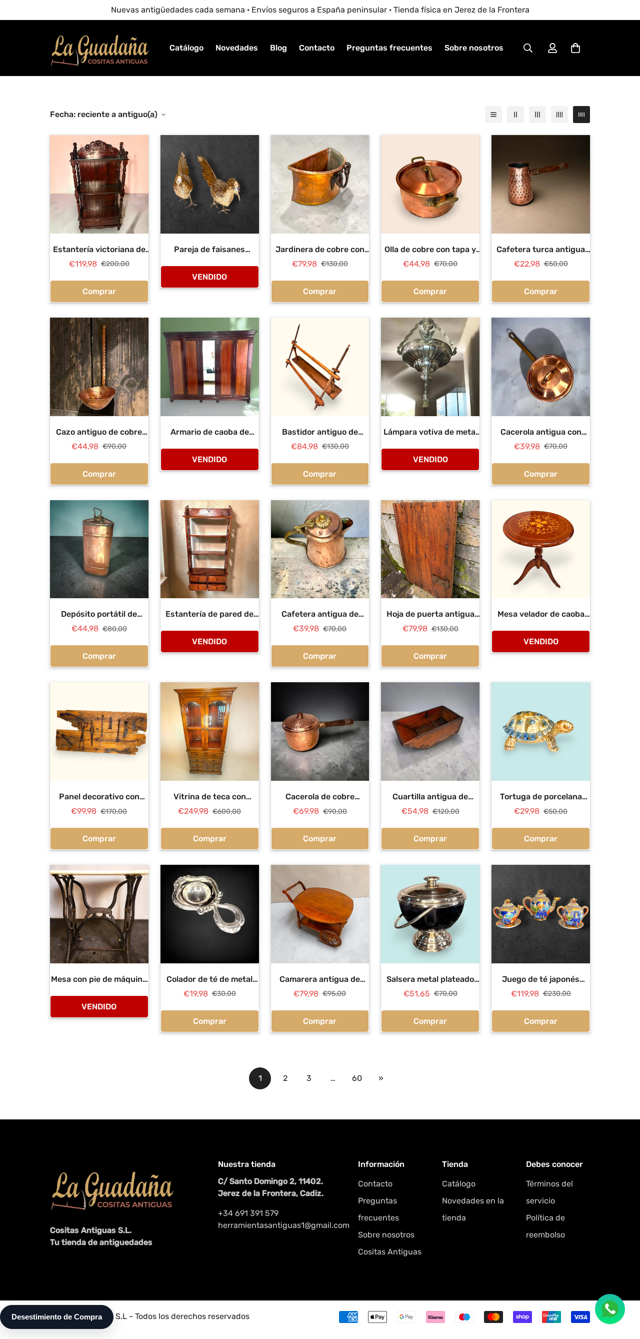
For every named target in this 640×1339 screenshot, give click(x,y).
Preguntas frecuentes (389, 48)
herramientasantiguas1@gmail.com (278, 1225)
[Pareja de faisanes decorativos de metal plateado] (209, 184)
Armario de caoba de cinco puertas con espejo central (210, 432)
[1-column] (493, 114)
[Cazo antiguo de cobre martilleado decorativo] (99, 367)
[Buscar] (528, 48)
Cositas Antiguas (390, 1251)
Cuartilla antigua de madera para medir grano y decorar (430, 797)
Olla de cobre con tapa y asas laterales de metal (430, 250)
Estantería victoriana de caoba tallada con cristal (99, 250)
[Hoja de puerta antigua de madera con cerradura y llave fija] (430, 549)
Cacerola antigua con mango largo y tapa (541, 432)
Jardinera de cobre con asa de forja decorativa (320, 250)
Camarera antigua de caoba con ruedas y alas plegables (320, 979)
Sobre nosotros (474, 48)
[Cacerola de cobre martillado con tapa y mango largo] (320, 731)
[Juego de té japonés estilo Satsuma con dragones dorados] (541, 914)
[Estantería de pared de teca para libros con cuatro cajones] (209, 549)
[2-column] (515, 114)
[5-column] (581, 114)
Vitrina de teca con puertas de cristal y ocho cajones (210, 797)
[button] (575, 48)
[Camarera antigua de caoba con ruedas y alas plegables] (320, 914)
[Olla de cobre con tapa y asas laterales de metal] (430, 184)
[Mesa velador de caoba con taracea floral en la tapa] (541, 549)
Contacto (316, 48)
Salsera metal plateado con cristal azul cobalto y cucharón (430, 979)
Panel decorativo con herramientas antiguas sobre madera (99, 797)
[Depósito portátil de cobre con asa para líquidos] (99, 549)
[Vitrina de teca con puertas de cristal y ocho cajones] (209, 731)
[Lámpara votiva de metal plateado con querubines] (430, 367)
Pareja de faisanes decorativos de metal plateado (210, 250)
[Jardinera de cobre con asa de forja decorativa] (320, 184)
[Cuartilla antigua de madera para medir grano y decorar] (430, 731)
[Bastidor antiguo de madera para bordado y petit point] (320, 367)
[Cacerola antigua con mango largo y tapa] (541, 367)
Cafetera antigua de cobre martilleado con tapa (320, 614)
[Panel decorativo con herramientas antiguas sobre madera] (99, 731)
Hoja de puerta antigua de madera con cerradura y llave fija (430, 614)
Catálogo (187, 48)
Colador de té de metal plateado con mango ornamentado (209, 979)
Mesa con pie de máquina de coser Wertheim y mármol (99, 979)
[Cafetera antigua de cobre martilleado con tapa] (320, 549)
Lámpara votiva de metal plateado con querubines (430, 432)
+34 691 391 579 (248, 1213)
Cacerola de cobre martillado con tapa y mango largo (320, 797)
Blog (278, 48)
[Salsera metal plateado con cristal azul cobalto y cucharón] (430, 914)
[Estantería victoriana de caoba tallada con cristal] (99, 184)
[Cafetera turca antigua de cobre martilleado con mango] (541, 184)
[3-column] (537, 114)
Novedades (237, 48)
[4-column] (559, 114)
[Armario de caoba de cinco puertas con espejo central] (209, 367)
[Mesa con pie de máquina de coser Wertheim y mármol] (99, 914)
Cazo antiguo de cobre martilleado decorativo (99, 432)
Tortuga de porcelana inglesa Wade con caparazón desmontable (540, 797)
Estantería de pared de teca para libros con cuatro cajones (210, 614)
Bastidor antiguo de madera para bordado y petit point (320, 432)
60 (357, 1078)
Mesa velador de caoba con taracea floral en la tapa (541, 614)
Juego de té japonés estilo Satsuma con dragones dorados (541, 979)
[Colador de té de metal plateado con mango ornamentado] (209, 914)
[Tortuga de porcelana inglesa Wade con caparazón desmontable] (541, 731)
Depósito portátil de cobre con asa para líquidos (99, 614)
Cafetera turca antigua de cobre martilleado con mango (541, 250)
